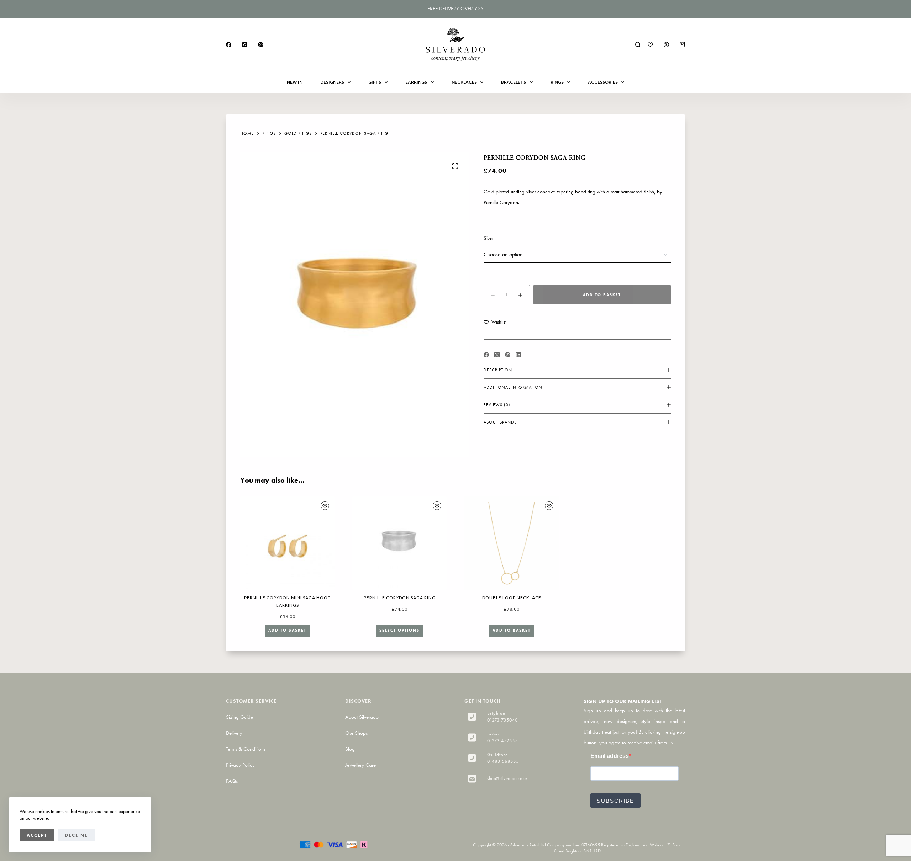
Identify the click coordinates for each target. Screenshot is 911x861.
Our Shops (356, 733)
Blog (350, 749)
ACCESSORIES (603, 82)
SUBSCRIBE (615, 801)
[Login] (666, 44)
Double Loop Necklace (511, 597)
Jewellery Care (360, 765)
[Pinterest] (260, 44)
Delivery (234, 733)
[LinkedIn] (518, 354)
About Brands (500, 422)
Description (498, 370)
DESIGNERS (332, 82)
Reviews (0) (497, 405)
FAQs (232, 781)
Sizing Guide (239, 717)
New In (294, 82)
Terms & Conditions (245, 749)
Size (488, 238)
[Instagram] (244, 44)
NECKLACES (464, 82)
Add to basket (602, 294)
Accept (37, 835)
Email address (609, 756)
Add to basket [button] (287, 630)
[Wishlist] (650, 44)
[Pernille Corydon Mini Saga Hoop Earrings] (287, 543)
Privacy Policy (240, 765)
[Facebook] (228, 44)
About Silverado (362, 717)
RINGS (557, 82)
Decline (76, 835)
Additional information (513, 387)
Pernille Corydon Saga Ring (400, 597)
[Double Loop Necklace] (511, 543)
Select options (399, 630)
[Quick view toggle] (325, 505)
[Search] (638, 44)
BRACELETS (513, 82)
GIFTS (374, 82)
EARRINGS (416, 82)
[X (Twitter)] (497, 354)
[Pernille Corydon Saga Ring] (399, 543)
